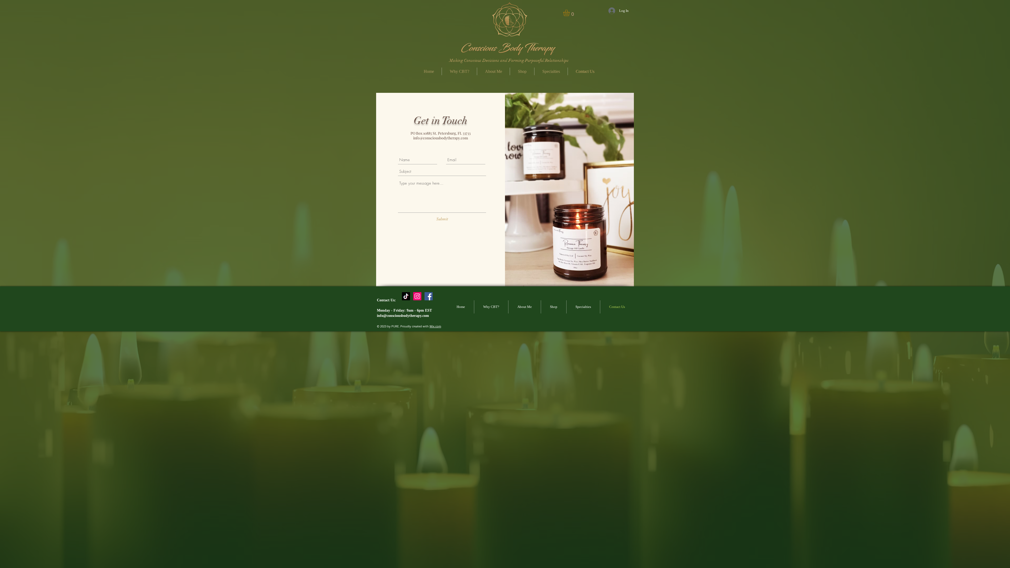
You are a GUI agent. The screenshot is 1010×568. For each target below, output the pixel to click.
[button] (522, 71)
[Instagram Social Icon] (417, 296)
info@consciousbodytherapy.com (440, 137)
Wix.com (435, 326)
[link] (570, 12)
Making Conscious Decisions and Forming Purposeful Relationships (509, 60)
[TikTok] (406, 296)
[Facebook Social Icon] (429, 296)
